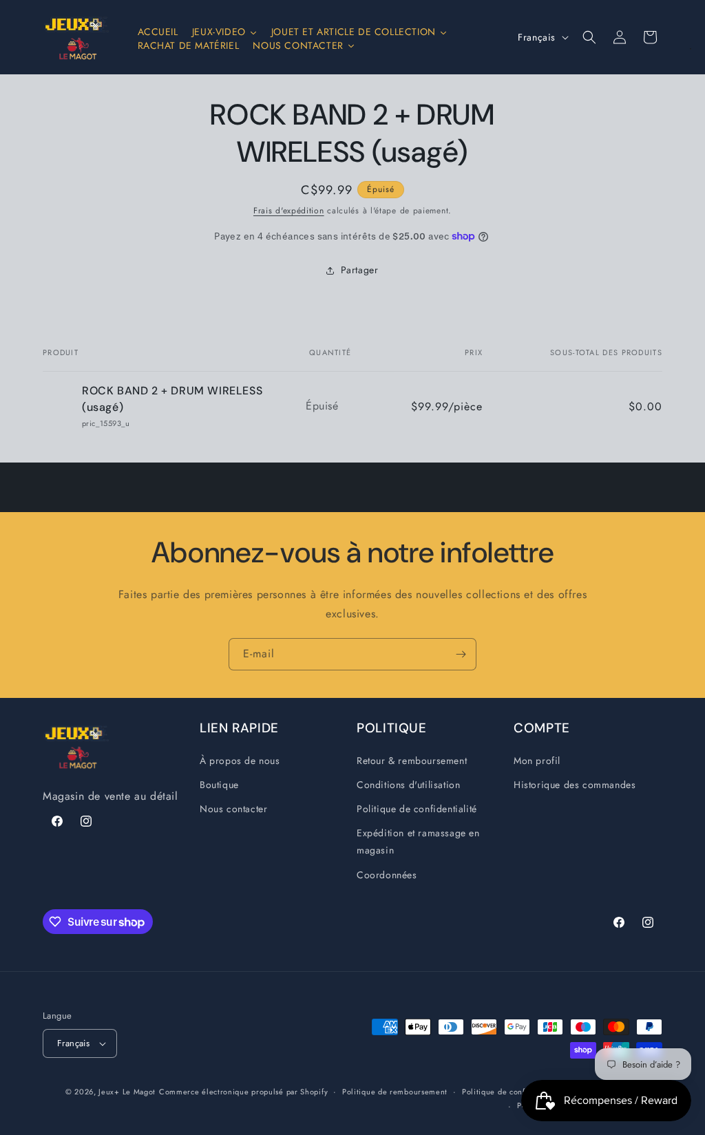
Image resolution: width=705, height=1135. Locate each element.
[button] (589, 37)
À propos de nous (240, 760)
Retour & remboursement (412, 760)
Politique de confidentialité (417, 809)
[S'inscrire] (460, 654)
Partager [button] (360, 270)
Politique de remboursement (395, 1091)
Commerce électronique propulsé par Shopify (243, 1091)
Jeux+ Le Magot (127, 1091)
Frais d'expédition (288, 210)
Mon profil (537, 760)
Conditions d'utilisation (408, 785)
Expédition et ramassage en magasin (418, 841)
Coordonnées (387, 875)
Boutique (219, 785)
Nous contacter (233, 809)
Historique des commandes (574, 785)
